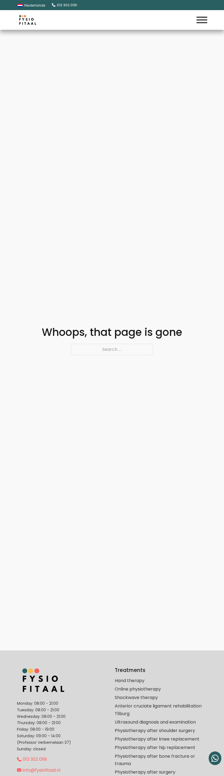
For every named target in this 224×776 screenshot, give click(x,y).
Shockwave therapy (136, 697)
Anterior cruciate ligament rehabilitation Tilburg (158, 709)
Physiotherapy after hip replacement (155, 747)
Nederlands (34, 5)
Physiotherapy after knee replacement (157, 739)
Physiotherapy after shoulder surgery (155, 730)
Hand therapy (130, 680)
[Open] (201, 20)
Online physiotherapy (138, 689)
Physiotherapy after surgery (145, 772)
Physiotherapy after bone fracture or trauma (155, 760)
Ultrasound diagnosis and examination (155, 722)
